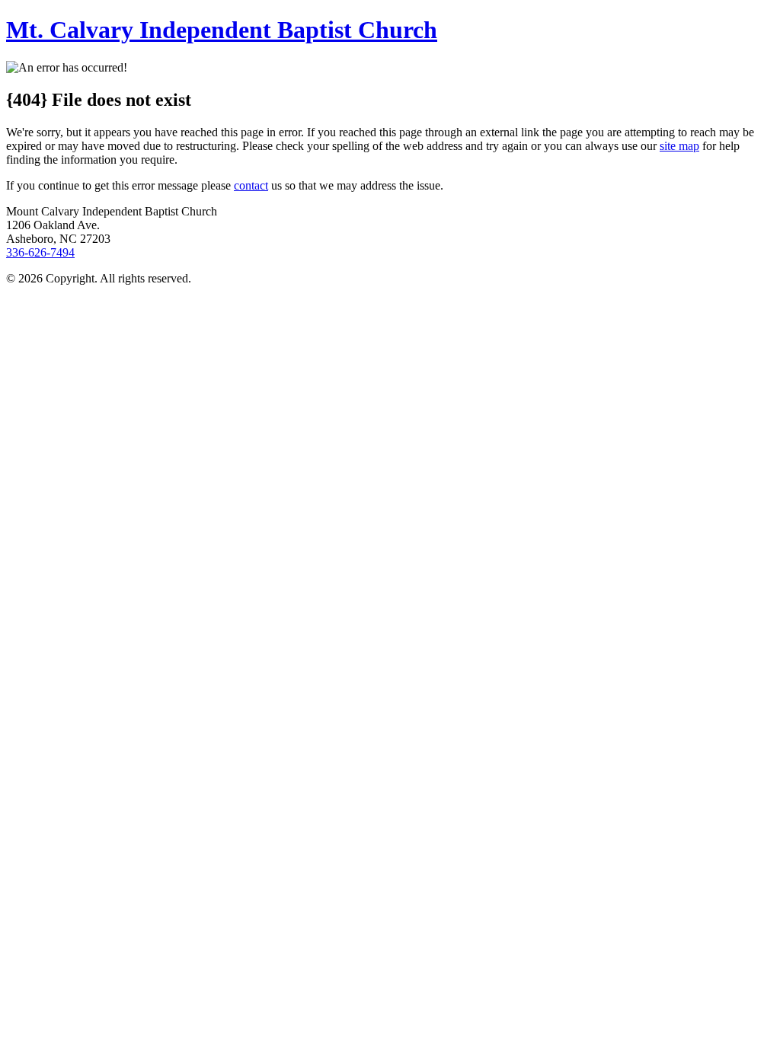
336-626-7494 (40, 252)
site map (679, 145)
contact (251, 185)
